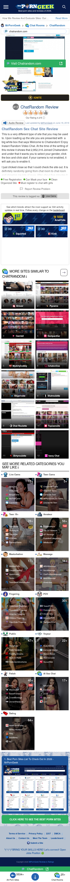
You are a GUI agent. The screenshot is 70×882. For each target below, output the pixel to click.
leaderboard (59, 210)
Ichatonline (54, 365)
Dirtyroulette (19, 455)
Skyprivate (19, 395)
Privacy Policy (36, 833)
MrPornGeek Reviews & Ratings (41, 862)
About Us (10, 838)
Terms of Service (17, 833)
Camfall (20, 335)
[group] (35, 97)
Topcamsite (54, 425)
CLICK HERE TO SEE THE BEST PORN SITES (35, 819)
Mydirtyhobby (20, 365)
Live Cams (51, 196)
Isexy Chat (53, 455)
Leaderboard (57, 838)
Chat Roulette (20, 425)
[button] (5, 7)
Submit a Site (36, 842)
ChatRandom (35, 869)
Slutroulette (54, 395)
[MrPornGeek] (35, 7)
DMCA (57, 833)
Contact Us (24, 838)
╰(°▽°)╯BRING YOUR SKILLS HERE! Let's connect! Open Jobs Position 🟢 (35, 851)
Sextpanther (54, 335)
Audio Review (16, 123)
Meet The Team (40, 838)
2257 (48, 833)
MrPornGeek (46, 122)
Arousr (19, 305)
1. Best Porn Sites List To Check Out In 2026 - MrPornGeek (29, 760)
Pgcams (54, 305)
